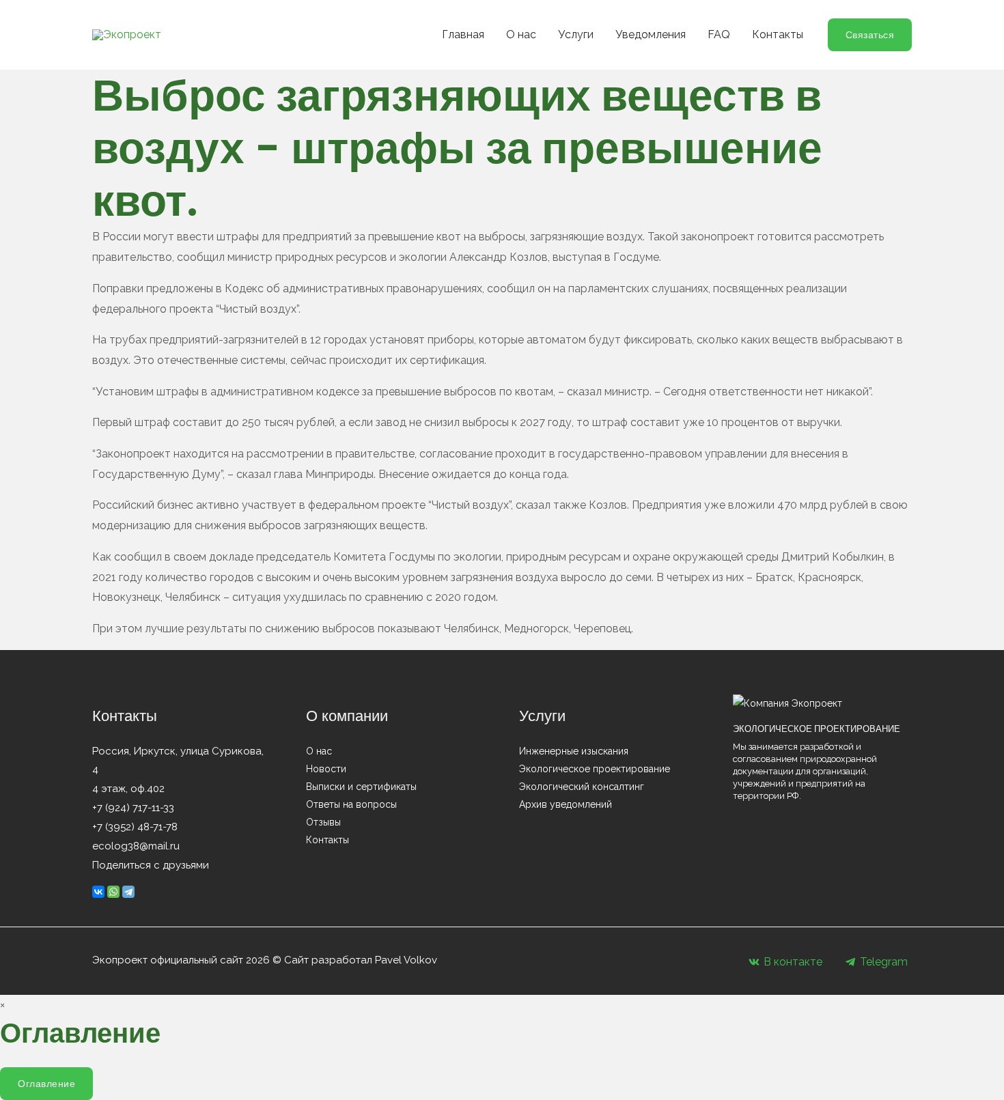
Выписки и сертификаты (361, 786)
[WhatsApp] (113, 892)
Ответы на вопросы (351, 804)
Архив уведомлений (565, 804)
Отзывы (323, 822)
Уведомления (650, 34)
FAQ (719, 34)
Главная (463, 34)
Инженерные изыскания (573, 751)
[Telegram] (128, 892)
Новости (326, 768)
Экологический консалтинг (581, 786)
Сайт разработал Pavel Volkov (360, 960)
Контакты (777, 34)
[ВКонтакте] (98, 892)
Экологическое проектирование (594, 768)
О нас (521, 34)
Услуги (576, 34)
